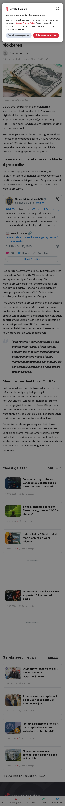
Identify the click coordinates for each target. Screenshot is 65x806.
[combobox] (57, 8)
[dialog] (33, 22)
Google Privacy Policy (25, 23)
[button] (19, 35)
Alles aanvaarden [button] (46, 35)
